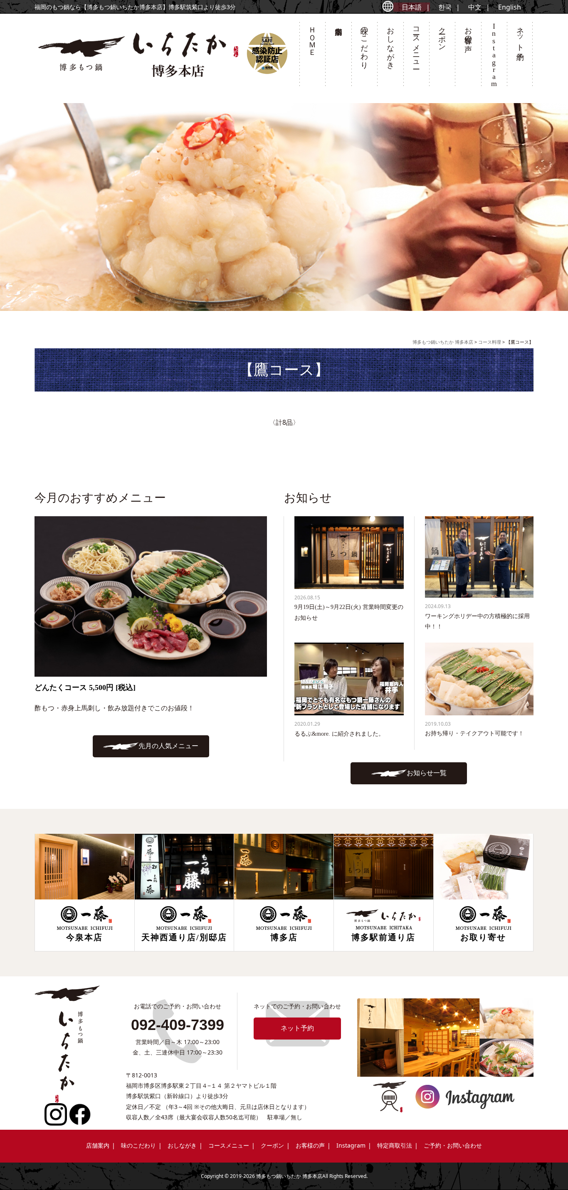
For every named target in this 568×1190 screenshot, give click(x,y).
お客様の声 (468, 30)
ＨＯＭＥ (312, 37)
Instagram (350, 1145)
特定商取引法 (394, 1145)
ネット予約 (520, 35)
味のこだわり (364, 43)
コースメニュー (416, 43)
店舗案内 (338, 56)
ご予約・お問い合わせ (453, 1145)
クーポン (442, 34)
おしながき (390, 43)
